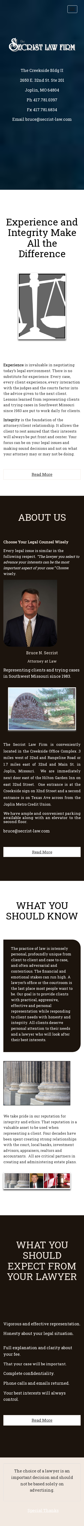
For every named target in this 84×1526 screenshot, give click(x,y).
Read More (42, 474)
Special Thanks (43, 1510)
